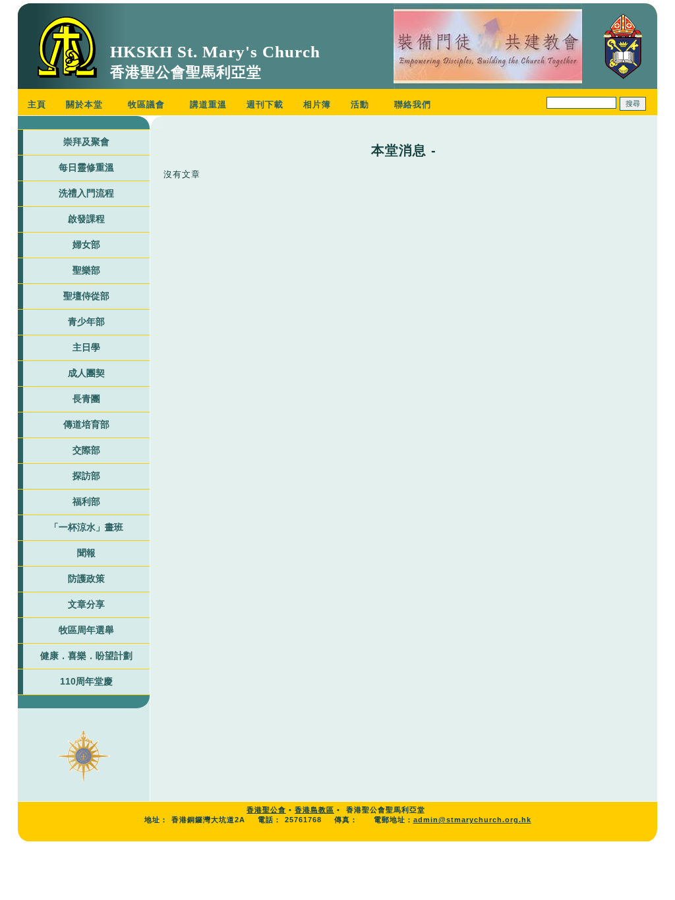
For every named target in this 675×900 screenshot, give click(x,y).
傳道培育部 (86, 424)
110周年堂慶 (86, 681)
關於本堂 (84, 104)
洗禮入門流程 (86, 193)
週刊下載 (265, 104)
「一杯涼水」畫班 (86, 527)
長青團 (86, 398)
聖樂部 (86, 270)
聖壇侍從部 (86, 296)
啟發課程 (86, 218)
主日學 (86, 347)
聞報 (86, 553)
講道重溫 (208, 104)
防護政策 (86, 578)
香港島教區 (314, 810)
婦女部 (86, 244)
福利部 (86, 501)
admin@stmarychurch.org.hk (472, 820)
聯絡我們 (412, 104)
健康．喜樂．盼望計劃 (86, 655)
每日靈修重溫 (86, 167)
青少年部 (86, 321)
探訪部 (86, 475)
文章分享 (86, 604)
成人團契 (86, 373)
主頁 (37, 104)
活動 (360, 104)
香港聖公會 (266, 810)
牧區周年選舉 (86, 630)
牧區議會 (146, 104)
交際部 (86, 450)
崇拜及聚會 (86, 141)
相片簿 (317, 104)
